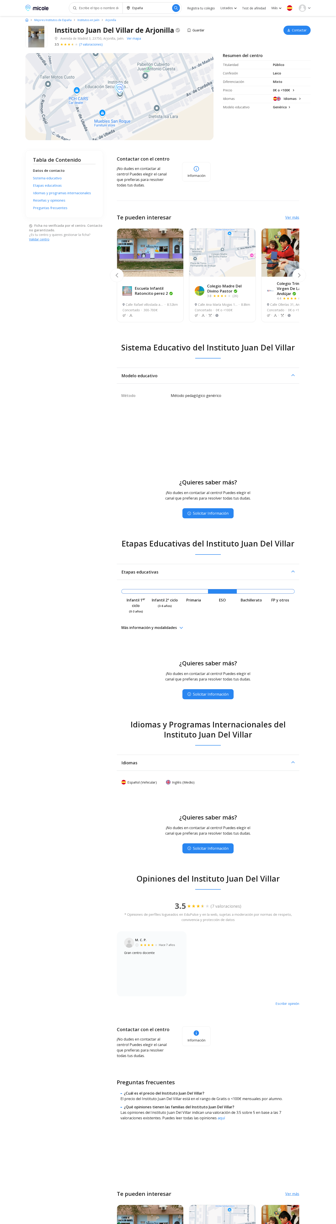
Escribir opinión (287, 1003)
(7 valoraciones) (91, 44)
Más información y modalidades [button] (149, 627)
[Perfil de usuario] (305, 8)
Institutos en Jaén (88, 20)
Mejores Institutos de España (53, 20)
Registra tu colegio (201, 8)
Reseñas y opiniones (49, 200)
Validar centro (39, 239)
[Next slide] (299, 275)
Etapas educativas (47, 185)
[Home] (26, 20)
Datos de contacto (49, 170)
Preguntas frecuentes (50, 207)
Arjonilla (110, 20)
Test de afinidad (254, 8)
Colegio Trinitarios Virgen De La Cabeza (296, 288)
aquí (221, 1117)
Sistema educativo (47, 178)
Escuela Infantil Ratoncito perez (151, 291)
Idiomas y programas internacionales (62, 193)
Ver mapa (134, 38)
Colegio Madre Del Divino (224, 288)
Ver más (292, 217)
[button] (289, 8)
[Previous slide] (117, 275)
